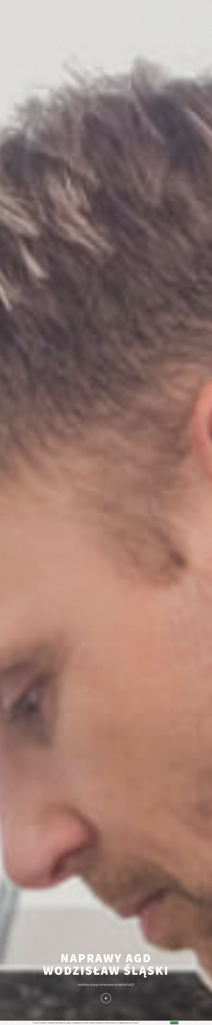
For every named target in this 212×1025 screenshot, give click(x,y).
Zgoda (174, 1023)
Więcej (106, 998)
